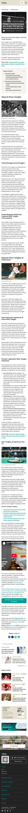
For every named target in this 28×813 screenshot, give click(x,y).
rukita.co (14, 622)
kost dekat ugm (9, 590)
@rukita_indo (11, 625)
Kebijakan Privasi (13, 807)
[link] (8, 717)
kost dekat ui (9, 592)
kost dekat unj (18, 592)
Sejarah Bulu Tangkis (10, 73)
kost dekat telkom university (12, 589)
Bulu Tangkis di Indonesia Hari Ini (13, 90)
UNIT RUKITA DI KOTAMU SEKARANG (14, 600)
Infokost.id (7, 612)
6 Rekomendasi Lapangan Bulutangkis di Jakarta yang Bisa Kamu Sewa (13, 64)
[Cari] (22, 2)
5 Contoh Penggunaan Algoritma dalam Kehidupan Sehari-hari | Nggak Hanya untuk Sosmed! (14, 514)
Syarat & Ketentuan (5, 807)
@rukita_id (24, 625)
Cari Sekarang (14, 746)
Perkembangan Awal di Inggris (13, 75)
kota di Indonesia (18, 582)
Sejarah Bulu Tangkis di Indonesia (13, 81)
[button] (18, 761)
